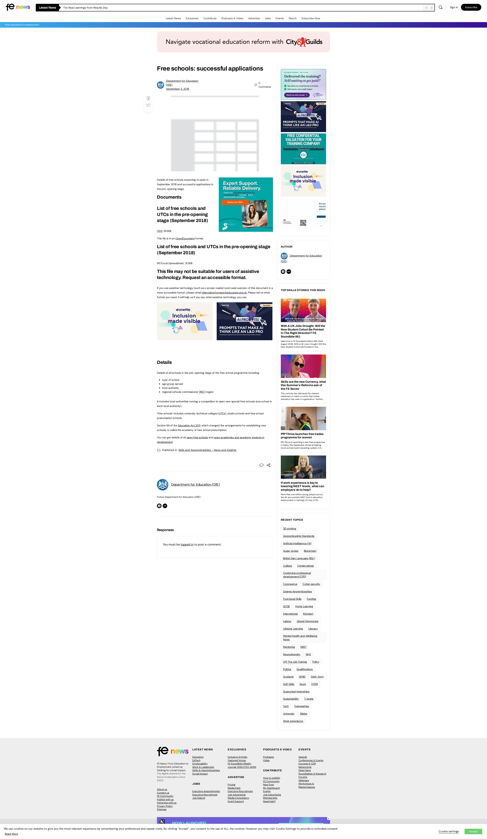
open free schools (197, 437)
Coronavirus (290, 584)
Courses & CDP (307, 763)
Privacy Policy (165, 806)
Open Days (304, 770)
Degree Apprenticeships (297, 591)
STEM (314, 684)
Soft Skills (288, 684)
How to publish (271, 778)
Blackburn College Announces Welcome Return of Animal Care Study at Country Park (115, 7)
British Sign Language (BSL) (299, 558)
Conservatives (305, 565)
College (287, 565)
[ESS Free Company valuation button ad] (303, 148)
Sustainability (291, 698)
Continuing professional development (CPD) (297, 574)
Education (198, 757)
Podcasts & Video (232, 18)
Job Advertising (237, 794)
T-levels (309, 698)
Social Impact (200, 773)
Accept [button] (473, 831)
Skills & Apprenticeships (206, 770)
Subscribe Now (311, 18)
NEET (303, 647)
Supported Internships (296, 691)
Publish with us (165, 799)
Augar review (290, 551)
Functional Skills (292, 599)
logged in (187, 544)
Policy (315, 661)
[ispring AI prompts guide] (244, 338)
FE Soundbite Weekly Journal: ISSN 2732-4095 (242, 765)
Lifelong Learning (293, 628)
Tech (286, 706)
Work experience (293, 721)
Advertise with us (167, 802)
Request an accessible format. (214, 277)
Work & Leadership (203, 767)
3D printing (289, 528)
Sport (302, 684)
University (289, 713)
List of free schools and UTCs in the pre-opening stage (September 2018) (182, 214)
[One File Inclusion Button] (185, 338)
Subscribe (471, 7)
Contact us (163, 792)
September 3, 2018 (177, 89)
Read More (11, 834)
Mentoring (289, 647)
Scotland (288, 676)
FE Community (165, 796)
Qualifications (305, 669)
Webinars (303, 780)
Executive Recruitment (204, 794)
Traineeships (301, 706)
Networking (304, 767)
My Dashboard (271, 788)
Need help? (269, 801)
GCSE (286, 606)
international (290, 613)
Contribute (209, 18)
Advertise (254, 18)
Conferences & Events (310, 760)
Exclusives (192, 18)
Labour (287, 621)
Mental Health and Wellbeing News (300, 637)
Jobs (268, 18)
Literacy (313, 628)
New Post (268, 784)
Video (266, 760)
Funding (311, 599)
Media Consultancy (238, 798)
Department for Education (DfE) (195, 484)
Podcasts (268, 757)
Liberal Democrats (307, 621)
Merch (293, 18)
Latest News (173, 18)
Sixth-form (317, 676)
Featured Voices (237, 760)
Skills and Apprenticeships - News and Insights (207, 450)
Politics (287, 669)
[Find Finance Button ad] (303, 84)
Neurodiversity (291, 654)
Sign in (454, 7)
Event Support (236, 801)
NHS (308, 654)
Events (280, 18)
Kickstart (308, 613)
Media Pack (234, 788)
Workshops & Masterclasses (306, 785)
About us (162, 789)
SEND (302, 676)
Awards (302, 757)
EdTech (196, 760)
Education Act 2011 (189, 425)
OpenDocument (184, 238)
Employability (200, 763)
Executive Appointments (206, 791)
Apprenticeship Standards (298, 536)
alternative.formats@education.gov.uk (224, 292)
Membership (270, 798)
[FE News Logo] (18, 7)
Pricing (231, 784)
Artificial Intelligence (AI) (297, 543)
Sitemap (161, 809)
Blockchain (310, 551)
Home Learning (304, 606)
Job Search (198, 798)
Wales (303, 713)
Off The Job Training (295, 661)
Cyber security (311, 584)
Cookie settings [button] (449, 831)
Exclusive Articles (237, 757)
